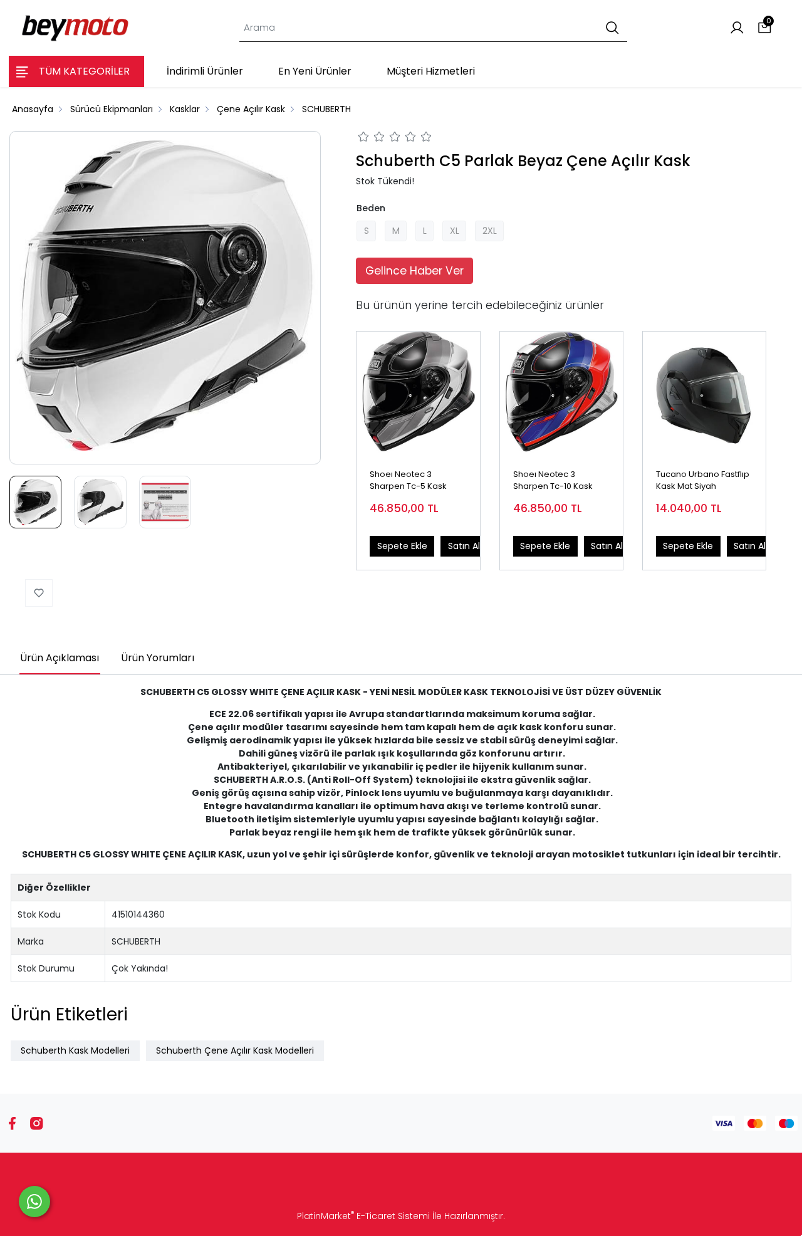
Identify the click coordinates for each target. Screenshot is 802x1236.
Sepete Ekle (402, 546)
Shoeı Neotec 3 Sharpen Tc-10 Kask (553, 480)
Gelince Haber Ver (414, 270)
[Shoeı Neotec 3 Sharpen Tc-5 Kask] (418, 393)
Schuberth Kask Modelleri (75, 1050)
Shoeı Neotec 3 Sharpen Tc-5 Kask (408, 480)
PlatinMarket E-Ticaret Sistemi (363, 1216)
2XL (489, 230)
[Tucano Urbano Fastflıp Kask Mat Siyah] (704, 393)
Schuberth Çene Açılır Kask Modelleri (235, 1050)
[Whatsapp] (34, 1201)
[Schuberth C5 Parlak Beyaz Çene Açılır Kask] (165, 297)
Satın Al (464, 546)
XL (454, 230)
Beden (371, 208)
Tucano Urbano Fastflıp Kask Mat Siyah (702, 480)
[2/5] (371, 138)
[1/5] (364, 138)
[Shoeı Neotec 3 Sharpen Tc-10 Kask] (561, 393)
